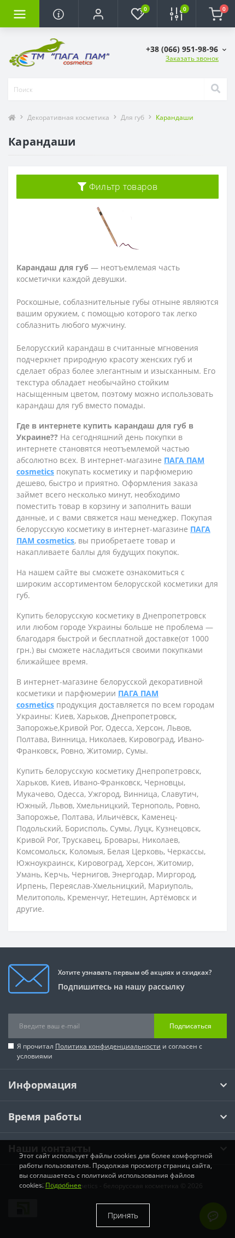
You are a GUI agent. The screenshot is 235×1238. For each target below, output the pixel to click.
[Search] (215, 89)
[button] (98, 13)
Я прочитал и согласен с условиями (109, 1051)
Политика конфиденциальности (108, 1046)
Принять (123, 1215)
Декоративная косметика (68, 117)
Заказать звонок (192, 58)
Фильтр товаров (121, 187)
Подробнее (63, 1185)
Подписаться (190, 1026)
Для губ (132, 117)
